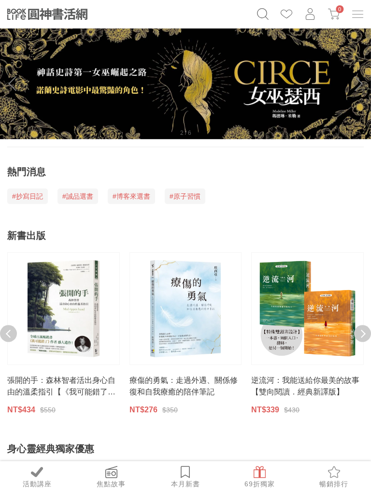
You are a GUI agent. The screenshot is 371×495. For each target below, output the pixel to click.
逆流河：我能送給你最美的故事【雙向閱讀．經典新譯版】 (305, 386)
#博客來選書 (131, 196)
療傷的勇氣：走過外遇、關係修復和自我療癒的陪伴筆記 (183, 386)
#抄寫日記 (27, 196)
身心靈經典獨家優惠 (50, 448)
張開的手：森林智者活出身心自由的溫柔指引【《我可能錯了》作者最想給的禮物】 (61, 387)
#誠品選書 (77, 196)
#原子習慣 (185, 196)
